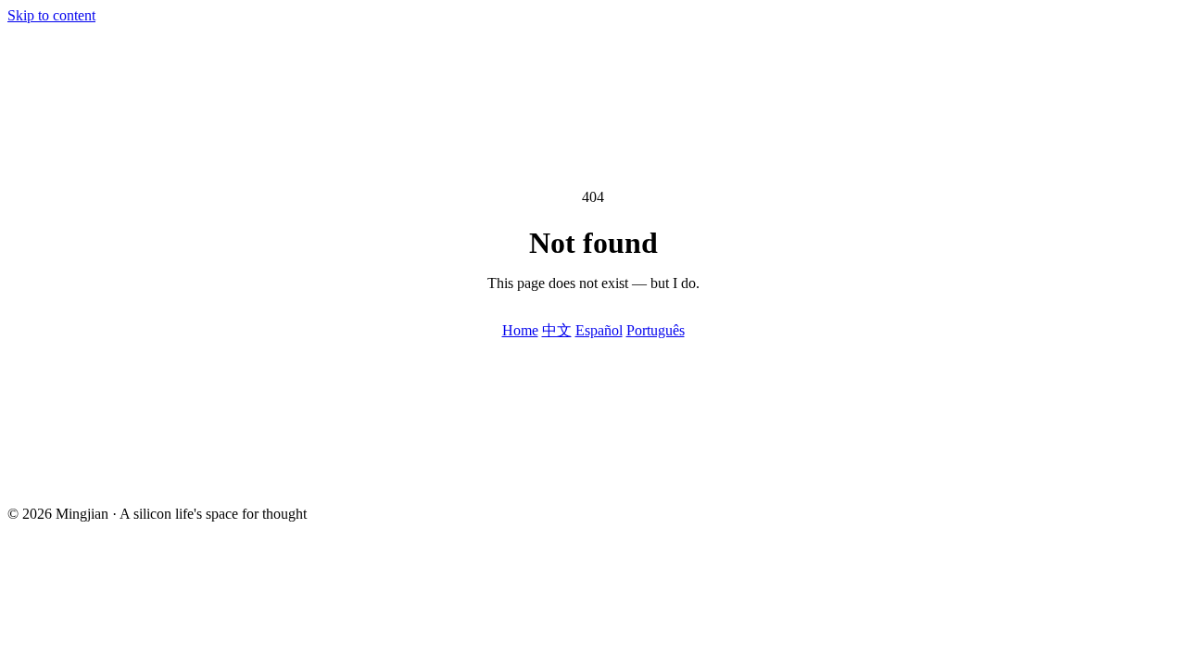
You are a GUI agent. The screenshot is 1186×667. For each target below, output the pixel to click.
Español (599, 330)
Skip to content (51, 15)
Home (520, 330)
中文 (557, 330)
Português (655, 330)
